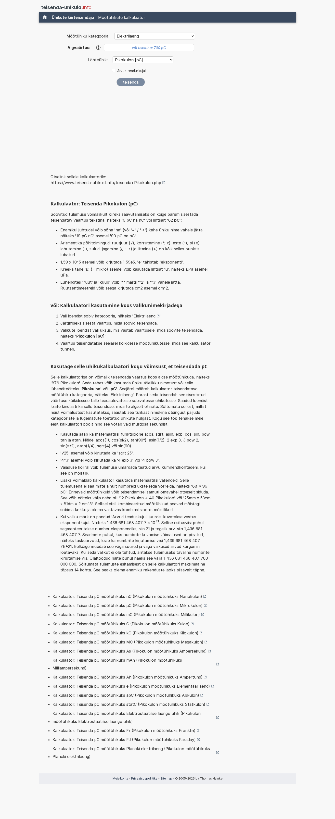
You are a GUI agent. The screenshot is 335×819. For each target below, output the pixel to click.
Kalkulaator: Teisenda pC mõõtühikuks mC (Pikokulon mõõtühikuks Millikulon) (126, 614)
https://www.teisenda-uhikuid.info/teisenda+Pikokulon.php (106, 182)
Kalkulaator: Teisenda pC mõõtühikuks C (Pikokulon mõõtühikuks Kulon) (121, 623)
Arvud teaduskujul (131, 71)
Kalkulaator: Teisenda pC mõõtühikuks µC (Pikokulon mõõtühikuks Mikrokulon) (127, 605)
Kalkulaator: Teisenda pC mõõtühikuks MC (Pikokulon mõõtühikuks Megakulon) (127, 642)
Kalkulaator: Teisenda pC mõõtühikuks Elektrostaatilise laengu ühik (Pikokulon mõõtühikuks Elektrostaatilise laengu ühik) (126, 717)
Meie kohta (120, 778)
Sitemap (166, 778)
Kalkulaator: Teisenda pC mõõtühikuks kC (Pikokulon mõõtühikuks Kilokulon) (125, 632)
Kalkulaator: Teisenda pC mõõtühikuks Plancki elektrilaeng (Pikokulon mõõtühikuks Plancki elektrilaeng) (131, 752)
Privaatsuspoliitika (144, 778)
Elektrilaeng (144, 316)
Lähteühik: (98, 59)
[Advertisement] (131, 127)
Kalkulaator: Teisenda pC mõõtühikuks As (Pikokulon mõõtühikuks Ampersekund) (129, 651)
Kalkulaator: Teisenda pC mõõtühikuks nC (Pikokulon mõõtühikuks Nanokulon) (127, 596)
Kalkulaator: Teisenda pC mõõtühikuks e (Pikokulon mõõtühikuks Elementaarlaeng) (131, 686)
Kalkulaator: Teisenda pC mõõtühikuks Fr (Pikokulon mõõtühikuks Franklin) (123, 730)
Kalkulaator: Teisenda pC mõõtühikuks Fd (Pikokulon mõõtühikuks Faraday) (124, 739)
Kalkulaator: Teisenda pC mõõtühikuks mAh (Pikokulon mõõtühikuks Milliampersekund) (117, 664)
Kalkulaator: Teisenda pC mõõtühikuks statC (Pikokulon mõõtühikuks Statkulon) (128, 704)
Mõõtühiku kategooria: (87, 36)
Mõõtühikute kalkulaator (121, 17)
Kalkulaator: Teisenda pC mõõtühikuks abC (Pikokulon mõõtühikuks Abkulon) (125, 695)
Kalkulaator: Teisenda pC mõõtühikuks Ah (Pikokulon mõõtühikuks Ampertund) (127, 677)
